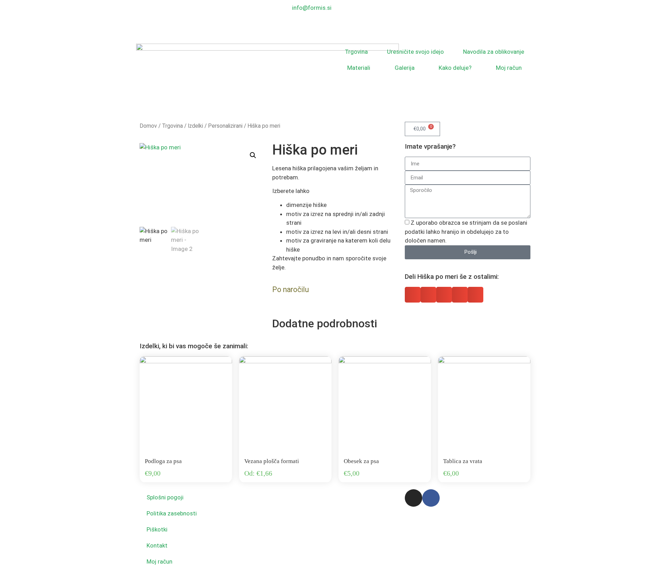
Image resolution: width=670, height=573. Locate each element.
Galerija (405, 67)
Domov (148, 125)
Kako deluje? (455, 67)
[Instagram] (413, 498)
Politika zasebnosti (172, 513)
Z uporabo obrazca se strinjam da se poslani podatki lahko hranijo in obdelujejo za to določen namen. (466, 231)
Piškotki (157, 529)
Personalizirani (225, 125)
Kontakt (157, 545)
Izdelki (195, 125)
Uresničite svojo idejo (415, 51)
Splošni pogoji (165, 497)
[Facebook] (431, 498)
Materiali (358, 67)
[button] (253, 155)
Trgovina (356, 51)
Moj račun (509, 67)
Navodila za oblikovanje (493, 51)
